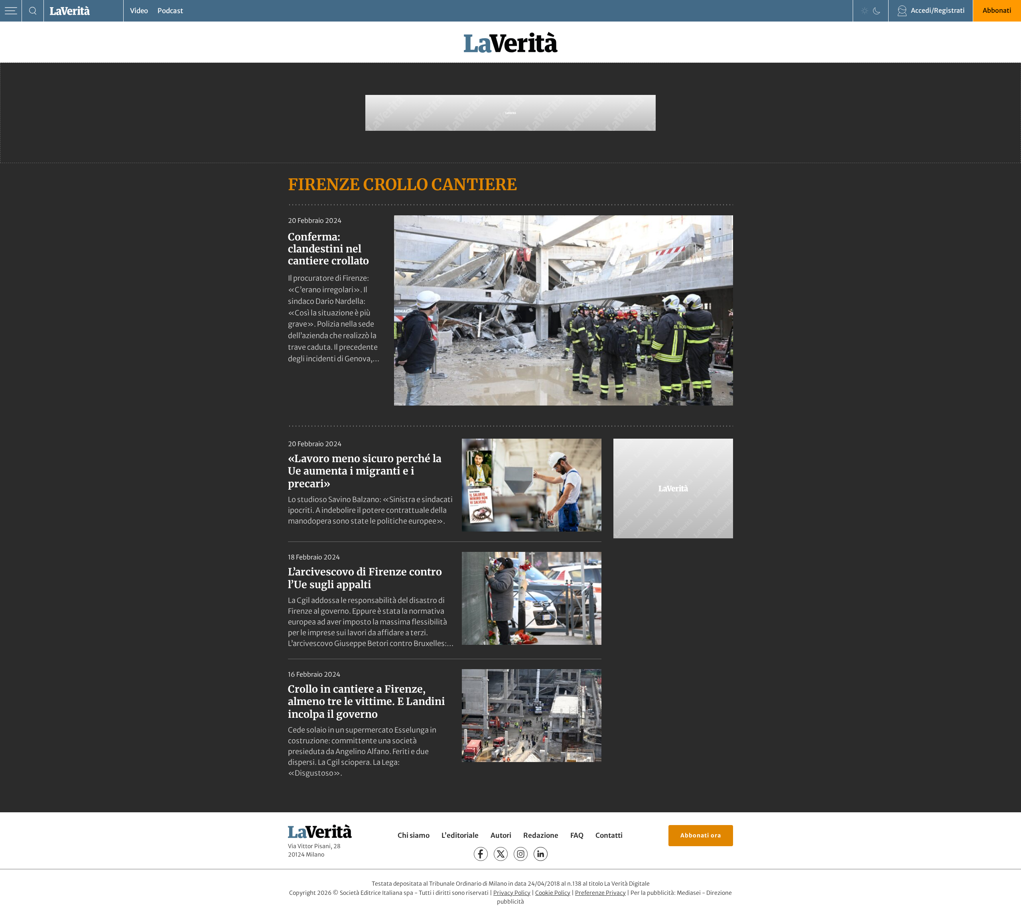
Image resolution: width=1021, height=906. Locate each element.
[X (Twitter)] (501, 854)
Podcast (170, 10)
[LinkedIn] (541, 854)
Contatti (609, 835)
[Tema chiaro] (864, 11)
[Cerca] (33, 11)
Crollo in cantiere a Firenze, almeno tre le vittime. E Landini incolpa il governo (366, 702)
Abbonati (997, 10)
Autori (501, 835)
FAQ (576, 835)
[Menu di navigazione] (11, 11)
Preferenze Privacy (600, 892)
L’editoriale (460, 835)
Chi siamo (414, 835)
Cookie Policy (552, 892)
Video (139, 10)
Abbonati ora (700, 835)
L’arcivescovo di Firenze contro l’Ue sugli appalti (365, 578)
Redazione (540, 835)
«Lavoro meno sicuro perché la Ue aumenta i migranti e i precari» (365, 471)
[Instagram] (521, 854)
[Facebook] (481, 854)
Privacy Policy (511, 892)
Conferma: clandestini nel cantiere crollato (328, 248)
